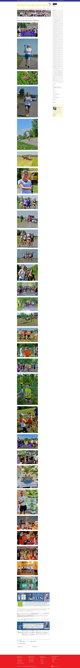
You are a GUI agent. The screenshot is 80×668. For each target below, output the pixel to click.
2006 (54, 80)
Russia (54, 5)
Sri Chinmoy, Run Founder (44, 0)
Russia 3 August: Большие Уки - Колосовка (58, 39)
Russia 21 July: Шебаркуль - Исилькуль (57, 62)
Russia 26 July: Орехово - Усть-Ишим (58, 53)
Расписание (55, 99)
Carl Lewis (41, 660)
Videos (53, 660)
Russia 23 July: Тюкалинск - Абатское (57, 59)
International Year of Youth (35, 613)
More (53, 115)
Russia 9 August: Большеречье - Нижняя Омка (58, 28)
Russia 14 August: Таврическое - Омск (58, 18)
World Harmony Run (34, 4)
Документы (54, 102)
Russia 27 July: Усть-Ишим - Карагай (57, 51)
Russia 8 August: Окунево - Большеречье (57, 30)
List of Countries (19, 659)
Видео (54, 85)
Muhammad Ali (42, 659)
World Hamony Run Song (20, 663)
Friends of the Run (19, 660)
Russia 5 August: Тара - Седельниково (57, 35)
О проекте (23, 8)
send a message (22, 641)
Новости (18, 8)
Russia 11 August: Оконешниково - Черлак (58, 24)
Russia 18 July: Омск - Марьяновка (56, 68)
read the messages (33, 641)
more (24, 619)
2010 (54, 76)
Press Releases (54, 659)
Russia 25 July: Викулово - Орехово (57, 55)
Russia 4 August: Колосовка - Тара (57, 37)
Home (20, 18)
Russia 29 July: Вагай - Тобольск (58, 47)
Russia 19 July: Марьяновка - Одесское (57, 66)
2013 (54, 12)
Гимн (53, 100)
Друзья (48, 8)
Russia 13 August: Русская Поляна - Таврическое (57, 20)
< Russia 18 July (19, 646)
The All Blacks (42, 663)
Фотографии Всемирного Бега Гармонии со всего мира (36, 8)
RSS (61, 0)
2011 (28, 18)
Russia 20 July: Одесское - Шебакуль (57, 64)
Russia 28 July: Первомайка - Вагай (57, 49)
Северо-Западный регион (57, 70)
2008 (54, 79)
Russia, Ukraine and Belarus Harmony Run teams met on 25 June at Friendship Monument (58, 74)
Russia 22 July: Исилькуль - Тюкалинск (57, 60)
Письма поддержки (56, 97)
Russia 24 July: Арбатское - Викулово (57, 57)
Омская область (56, 16)
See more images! (22, 643)
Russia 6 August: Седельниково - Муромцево (58, 34)
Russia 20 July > (35, 646)
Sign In (59, 0)
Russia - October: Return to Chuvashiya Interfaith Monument (58, 72)
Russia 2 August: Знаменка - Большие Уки (57, 41)
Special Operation (57, 666)
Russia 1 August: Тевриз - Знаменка (57, 43)
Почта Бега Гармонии (56, 94)
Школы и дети (55, 92)
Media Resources (31, 660)
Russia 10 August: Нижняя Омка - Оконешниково (58, 26)
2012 (54, 13)
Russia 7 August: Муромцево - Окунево (58, 32)
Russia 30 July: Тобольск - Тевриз (57, 45)
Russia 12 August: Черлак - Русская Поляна (57, 22)
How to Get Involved (31, 659)
